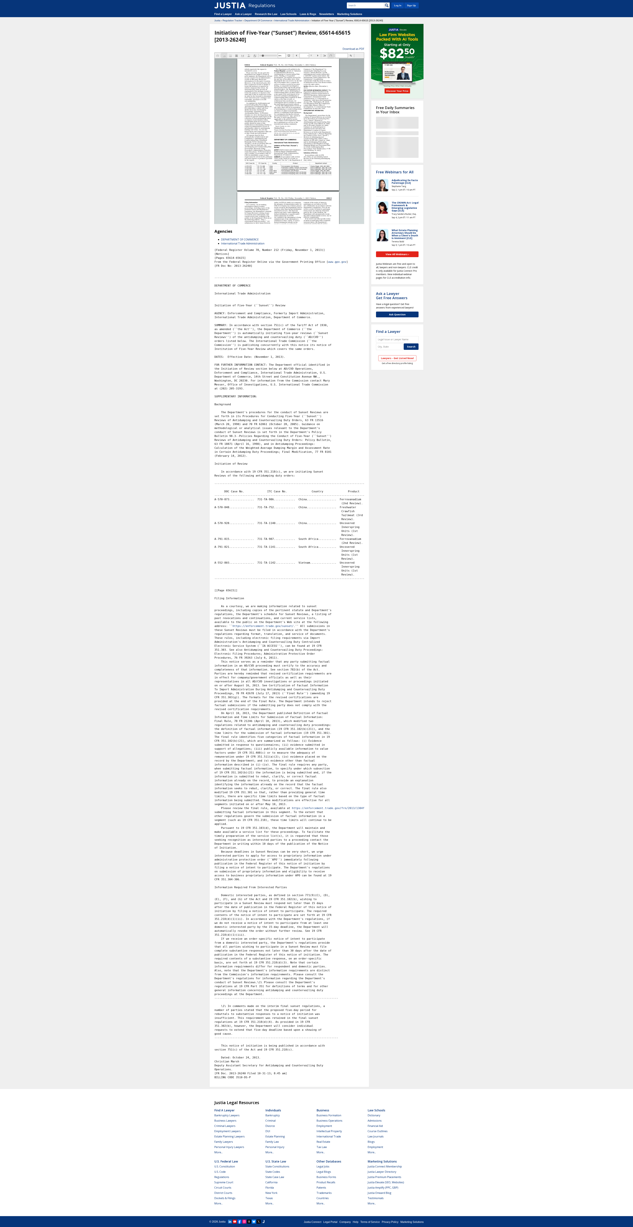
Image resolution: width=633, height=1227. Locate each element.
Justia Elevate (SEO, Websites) (386, 1182)
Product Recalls (325, 1182)
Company (345, 1222)
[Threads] (249, 1222)
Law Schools (288, 14)
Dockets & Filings (224, 1198)
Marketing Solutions (349, 14)
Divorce (270, 1126)
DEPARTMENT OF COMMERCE (240, 239)
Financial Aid (375, 1126)
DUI (267, 1131)
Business (322, 1110)
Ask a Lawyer (243, 14)
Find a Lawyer (223, 14)
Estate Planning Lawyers (229, 1136)
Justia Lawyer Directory (382, 1172)
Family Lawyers (223, 1142)
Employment (324, 1126)
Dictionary (374, 1115)
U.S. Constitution (224, 1166)
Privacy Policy (390, 1222)
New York (271, 1193)
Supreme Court (223, 1182)
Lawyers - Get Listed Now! (397, 358)
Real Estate (323, 1142)
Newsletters (326, 14)
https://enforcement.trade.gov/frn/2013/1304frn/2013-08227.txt (342, 808)
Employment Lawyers (227, 1131)
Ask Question (397, 314)
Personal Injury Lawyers (229, 1147)
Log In (397, 5)
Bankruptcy (272, 1115)
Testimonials (376, 1198)
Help (355, 1222)
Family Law (272, 1142)
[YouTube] (235, 1222)
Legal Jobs (322, 1166)
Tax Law (321, 1147)
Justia (217, 20)
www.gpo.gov (337, 261)
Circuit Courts (222, 1187)
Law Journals (376, 1136)
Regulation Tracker (232, 20)
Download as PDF (353, 49)
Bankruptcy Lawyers (227, 1115)
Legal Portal (330, 1222)
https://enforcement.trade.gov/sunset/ (263, 626)
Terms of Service (370, 1222)
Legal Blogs (323, 1172)
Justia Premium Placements (384, 1177)
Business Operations (329, 1120)
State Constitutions (277, 1166)
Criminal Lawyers (224, 1126)
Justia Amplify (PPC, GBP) (383, 1187)
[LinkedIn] (230, 1222)
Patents (321, 1187)
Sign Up (411, 5)
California (271, 1182)
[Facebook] (239, 1222)
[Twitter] (259, 1222)
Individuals (273, 1110)
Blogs (371, 1142)
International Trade (328, 1136)
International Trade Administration (291, 20)
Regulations (221, 1177)
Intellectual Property (329, 1131)
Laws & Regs (308, 14)
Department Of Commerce (258, 20)
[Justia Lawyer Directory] (263, 1222)
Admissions (375, 1120)
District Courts (223, 1193)
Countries (322, 1198)
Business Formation (328, 1115)
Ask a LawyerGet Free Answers (391, 295)
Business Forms (326, 1177)
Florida (269, 1187)
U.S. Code (220, 1172)
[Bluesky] (254, 1222)
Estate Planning (275, 1136)
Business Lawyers (225, 1120)
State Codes (272, 1172)
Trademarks (324, 1193)
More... (218, 1152)
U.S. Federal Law (226, 1161)
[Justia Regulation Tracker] (230, 5)
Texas (269, 1198)
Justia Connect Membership (385, 1166)
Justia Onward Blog (379, 1193)
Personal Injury (274, 1147)
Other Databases (328, 1161)
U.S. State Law (275, 1161)
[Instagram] (244, 1222)
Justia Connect (312, 1222)
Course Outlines (378, 1131)
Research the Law (266, 14)
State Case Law (274, 1177)
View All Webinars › (397, 254)
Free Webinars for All (394, 172)
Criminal (270, 1120)
